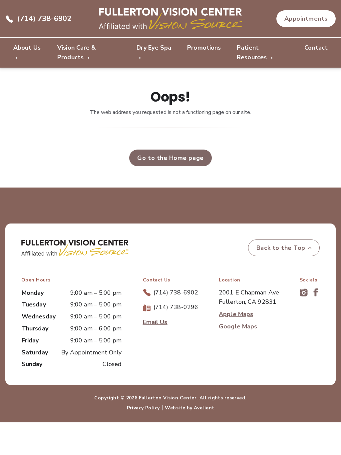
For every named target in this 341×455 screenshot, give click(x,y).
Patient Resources (252, 52)
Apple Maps (236, 314)
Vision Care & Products (76, 52)
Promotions (204, 48)
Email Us (155, 322)
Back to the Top (280, 248)
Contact (316, 48)
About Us (27, 48)
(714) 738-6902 (44, 19)
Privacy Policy (143, 408)
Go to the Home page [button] (170, 158)
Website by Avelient (189, 408)
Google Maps (238, 326)
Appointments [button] (306, 19)
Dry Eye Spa (154, 48)
